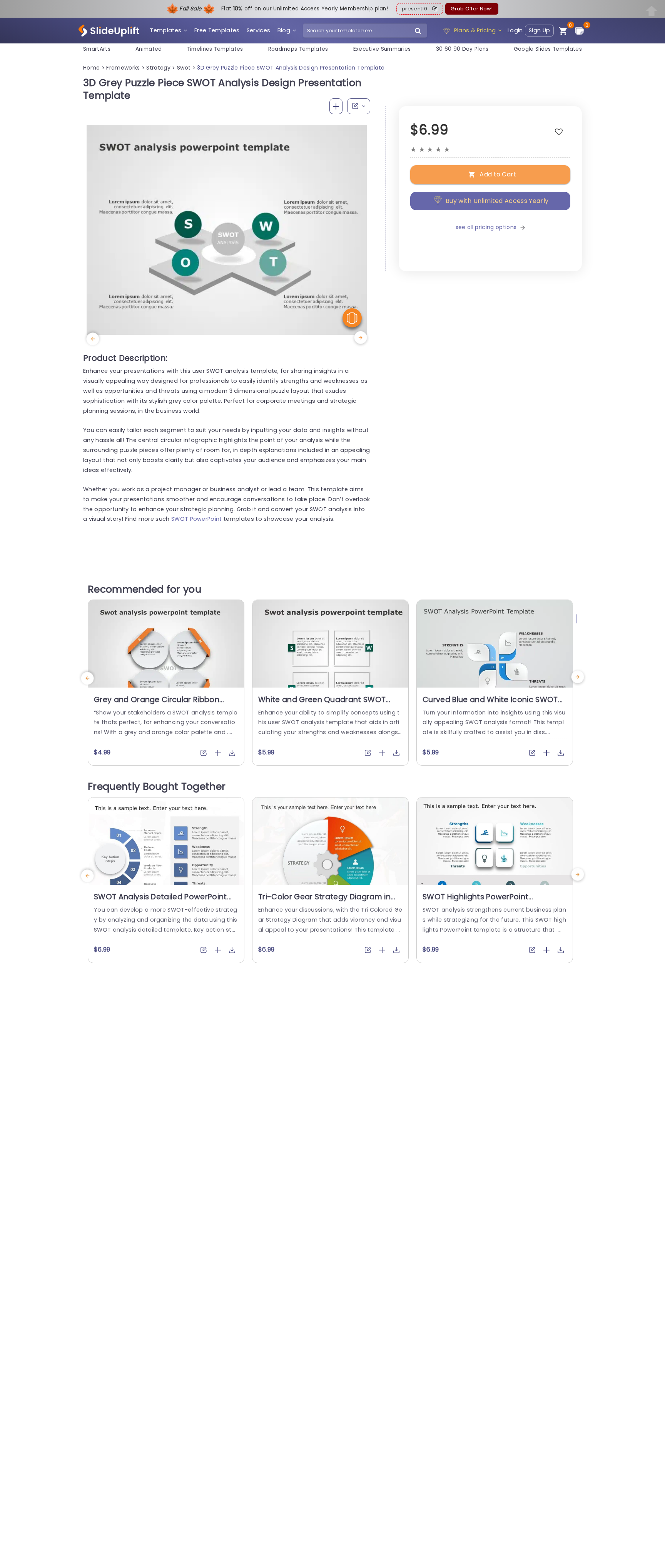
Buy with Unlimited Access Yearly (497, 200)
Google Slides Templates (548, 49)
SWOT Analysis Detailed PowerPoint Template (160, 902)
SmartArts (96, 49)
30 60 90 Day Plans (462, 49)
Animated (148, 49)
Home (91, 67)
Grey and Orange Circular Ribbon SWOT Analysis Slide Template (156, 704)
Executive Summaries (382, 49)
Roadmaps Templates (298, 49)
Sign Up (539, 30)
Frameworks (123, 67)
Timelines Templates (215, 49)
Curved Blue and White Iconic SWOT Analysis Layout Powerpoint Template (494, 704)
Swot (183, 67)
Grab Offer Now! (472, 8)
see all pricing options (486, 227)
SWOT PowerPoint (196, 519)
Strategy (158, 67)
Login (515, 30)
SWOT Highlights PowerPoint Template (475, 902)
